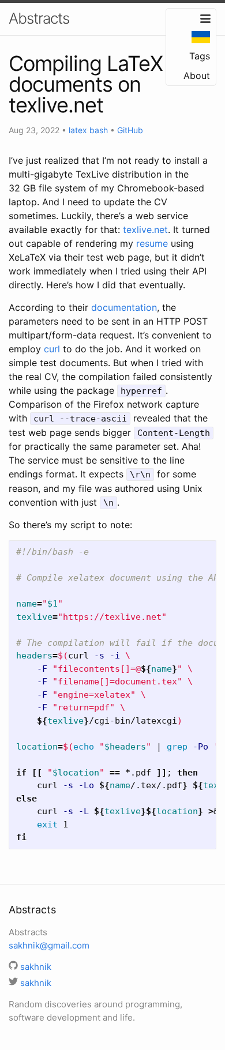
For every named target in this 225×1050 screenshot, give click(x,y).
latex (78, 130)
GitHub (130, 130)
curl (52, 349)
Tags (199, 56)
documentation (124, 307)
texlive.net (145, 229)
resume (152, 243)
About (196, 75)
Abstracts (39, 18)
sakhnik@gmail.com (49, 945)
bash (98, 130)
